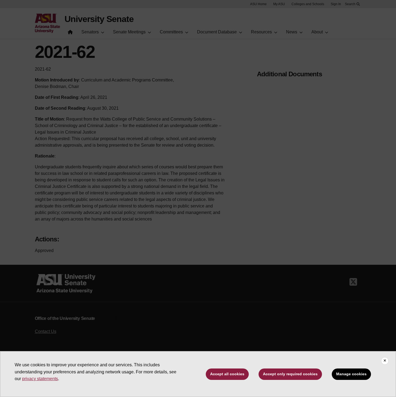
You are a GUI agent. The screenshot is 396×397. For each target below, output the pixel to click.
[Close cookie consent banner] (385, 361)
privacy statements (40, 378)
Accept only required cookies (290, 374)
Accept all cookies (227, 374)
